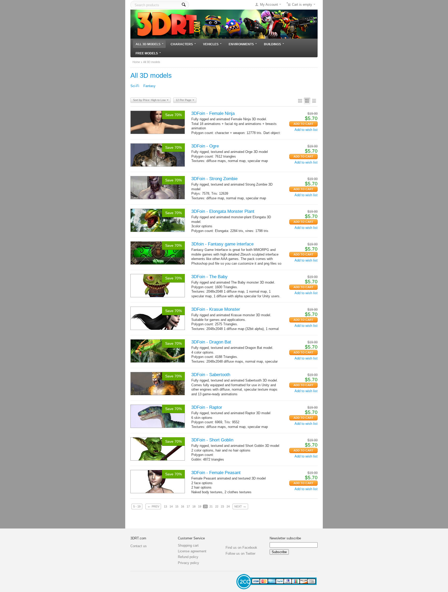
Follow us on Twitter (240, 553)
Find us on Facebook (241, 547)
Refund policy (188, 557)
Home (136, 62)
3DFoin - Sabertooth (210, 374)
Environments (241, 44)
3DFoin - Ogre (205, 146)
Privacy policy (188, 563)
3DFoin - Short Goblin (212, 440)
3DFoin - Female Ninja (213, 113)
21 (211, 506)
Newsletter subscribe (285, 538)
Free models (147, 53)
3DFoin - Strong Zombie (214, 178)
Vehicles (211, 44)
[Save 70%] (157, 122)
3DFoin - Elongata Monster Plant (222, 211)
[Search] (183, 4)
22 (216, 506)
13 (165, 506)
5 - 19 (137, 506)
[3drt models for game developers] (224, 24)
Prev (153, 506)
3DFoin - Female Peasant (216, 472)
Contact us (138, 546)
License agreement (192, 551)
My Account (269, 4)
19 (199, 506)
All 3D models (148, 44)
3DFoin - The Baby (209, 276)
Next (240, 506)
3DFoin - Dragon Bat (211, 342)
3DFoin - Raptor (206, 407)
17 (188, 506)
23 (222, 506)
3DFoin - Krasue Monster (215, 309)
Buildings (272, 44)
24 (228, 506)
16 (182, 506)
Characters (182, 44)
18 (193, 506)
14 (171, 506)
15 (176, 506)
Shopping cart (188, 545)
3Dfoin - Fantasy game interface (222, 244)
